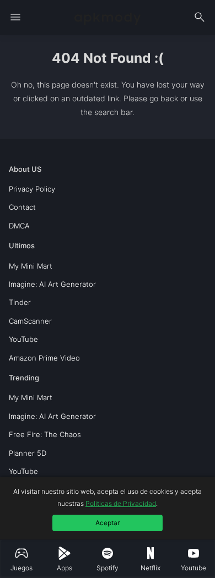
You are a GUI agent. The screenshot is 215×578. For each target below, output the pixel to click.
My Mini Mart (30, 265)
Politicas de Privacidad (120, 503)
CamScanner (30, 321)
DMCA (19, 225)
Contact (22, 207)
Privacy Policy (32, 188)
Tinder (20, 302)
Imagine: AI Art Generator (52, 284)
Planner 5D (27, 453)
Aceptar (107, 523)
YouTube (23, 339)
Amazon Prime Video (44, 357)
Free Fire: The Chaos (45, 434)
